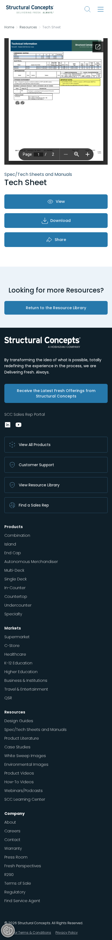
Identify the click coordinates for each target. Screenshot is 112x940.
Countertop (15, 596)
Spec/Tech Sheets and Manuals (35, 729)
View (60, 201)
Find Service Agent (22, 900)
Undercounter (18, 605)
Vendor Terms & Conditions (28, 932)
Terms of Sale (17, 883)
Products (13, 526)
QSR (8, 698)
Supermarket (17, 637)
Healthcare (15, 654)
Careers (12, 831)
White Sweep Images (25, 755)
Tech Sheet (51, 27)
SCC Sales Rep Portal (24, 414)
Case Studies (17, 747)
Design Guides (18, 721)
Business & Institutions (25, 680)
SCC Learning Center (24, 799)
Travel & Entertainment (26, 689)
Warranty (13, 848)
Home (9, 27)
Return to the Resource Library (56, 308)
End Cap (12, 553)
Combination (17, 535)
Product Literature (21, 738)
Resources (28, 27)
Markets (12, 628)
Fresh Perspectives (22, 866)
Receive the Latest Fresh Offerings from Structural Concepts (56, 393)
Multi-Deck (14, 570)
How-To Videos (19, 782)
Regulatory (14, 892)
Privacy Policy (66, 932)
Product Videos (19, 773)
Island (10, 544)
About (10, 822)
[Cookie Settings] (8, 930)
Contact (12, 839)
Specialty (13, 614)
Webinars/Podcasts (23, 790)
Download (60, 220)
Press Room (15, 857)
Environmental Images (26, 764)
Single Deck (15, 579)
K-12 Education (18, 663)
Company (14, 813)
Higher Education (21, 671)
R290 (9, 874)
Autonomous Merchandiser (31, 561)
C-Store (12, 645)
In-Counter (15, 587)
